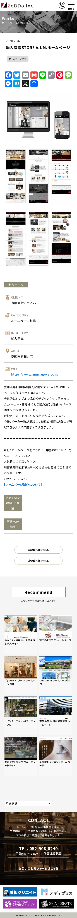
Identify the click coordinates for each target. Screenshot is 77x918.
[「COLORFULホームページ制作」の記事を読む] (55, 675)
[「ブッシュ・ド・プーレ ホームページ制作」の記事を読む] (20, 675)
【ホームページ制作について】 (23, 484)
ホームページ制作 (18, 58)
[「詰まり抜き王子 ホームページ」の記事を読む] (55, 634)
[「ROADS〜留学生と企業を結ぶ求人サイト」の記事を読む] (20, 634)
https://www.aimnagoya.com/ (35, 374)
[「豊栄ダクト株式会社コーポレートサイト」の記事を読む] (20, 756)
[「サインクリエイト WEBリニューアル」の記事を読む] (20, 715)
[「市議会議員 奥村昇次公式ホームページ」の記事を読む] (55, 715)
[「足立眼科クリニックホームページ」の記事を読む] (55, 756)
